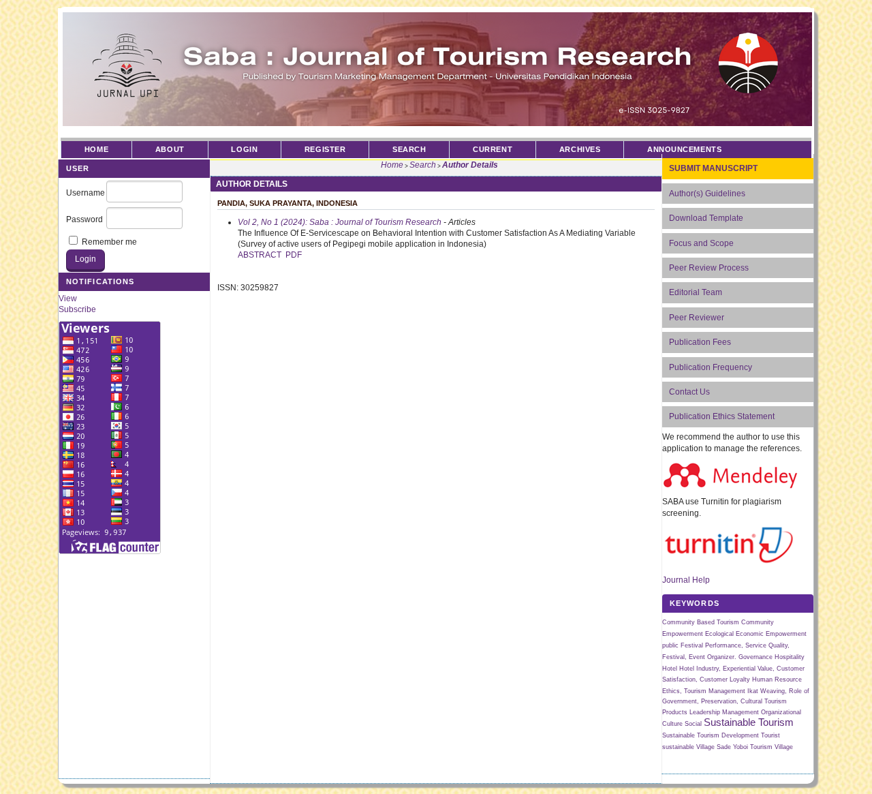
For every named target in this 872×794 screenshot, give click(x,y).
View (68, 298)
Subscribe (77, 309)
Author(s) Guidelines (707, 193)
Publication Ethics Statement (722, 416)
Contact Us (689, 392)
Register (325, 149)
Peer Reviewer (696, 317)
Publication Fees (700, 342)
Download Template (706, 218)
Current (492, 149)
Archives (579, 149)
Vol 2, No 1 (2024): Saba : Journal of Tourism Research (339, 222)
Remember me (109, 242)
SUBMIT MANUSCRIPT (713, 168)
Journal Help (686, 580)
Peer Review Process (709, 268)
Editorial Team (695, 292)
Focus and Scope (701, 243)
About (170, 149)
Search (409, 149)
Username (85, 193)
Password (84, 219)
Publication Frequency (710, 367)
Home (96, 149)
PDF (293, 255)
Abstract (259, 255)
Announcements (684, 149)
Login (244, 149)
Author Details (470, 165)
